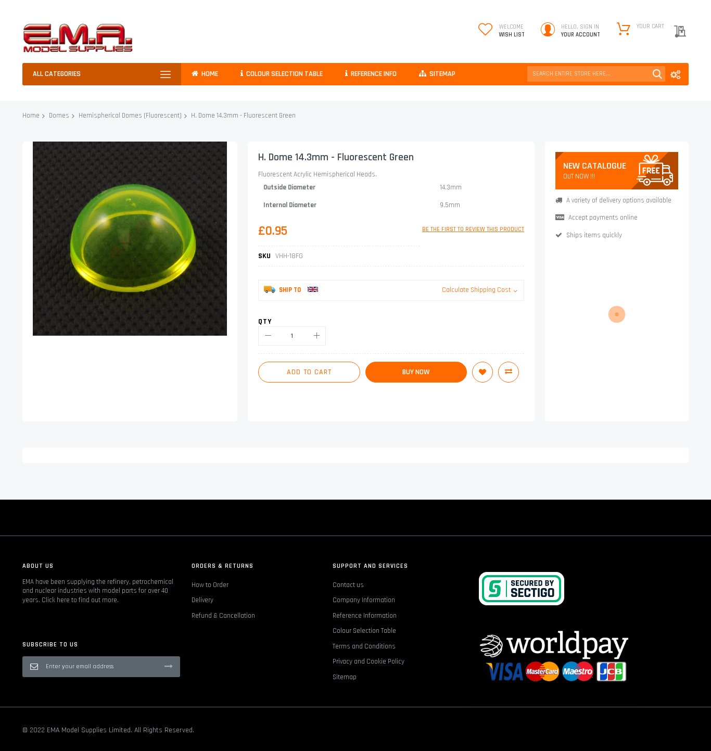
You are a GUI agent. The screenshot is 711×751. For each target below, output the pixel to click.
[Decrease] (268, 336)
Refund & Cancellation (223, 616)
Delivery (202, 600)
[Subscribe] (169, 666)
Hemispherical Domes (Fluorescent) (130, 115)
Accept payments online (603, 217)
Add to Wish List (482, 372)
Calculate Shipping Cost (476, 290)
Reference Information (365, 616)
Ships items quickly (594, 235)
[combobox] (596, 74)
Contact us (348, 585)
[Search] (657, 74)
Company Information (364, 600)
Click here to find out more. (80, 600)
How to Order (210, 585)
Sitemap (345, 677)
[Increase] (316, 336)
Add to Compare (508, 372)
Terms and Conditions (364, 646)
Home (31, 115)
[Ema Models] (77, 38)
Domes (59, 115)
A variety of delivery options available (618, 200)
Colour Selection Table (364, 631)
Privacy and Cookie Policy (368, 661)
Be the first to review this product (473, 229)
